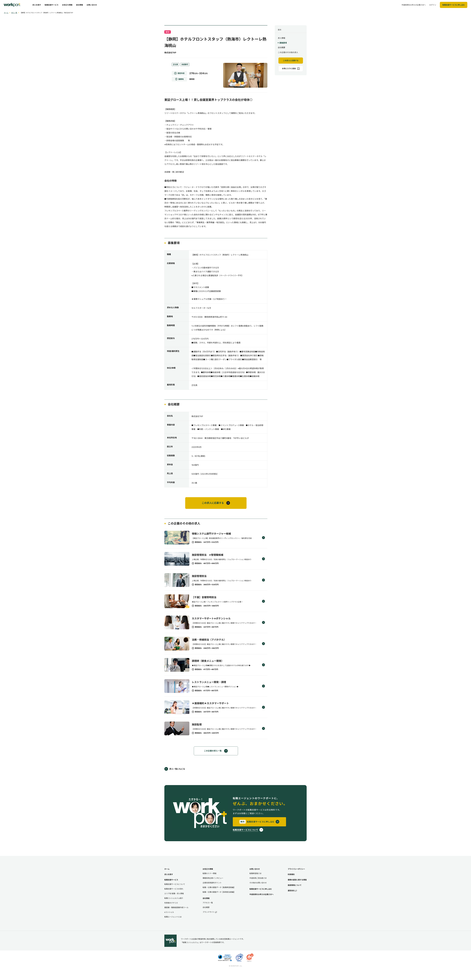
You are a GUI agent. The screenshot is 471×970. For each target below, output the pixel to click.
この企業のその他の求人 (288, 52)
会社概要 (281, 47)
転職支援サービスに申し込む (260, 889)
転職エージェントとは (173, 917)
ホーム (6, 13)
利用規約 (291, 874)
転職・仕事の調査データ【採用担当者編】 (219, 892)
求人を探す (168, 874)
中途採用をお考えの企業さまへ (261, 894)
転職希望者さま (255, 873)
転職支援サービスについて (174, 884)
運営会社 (291, 890)
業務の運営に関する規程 (297, 880)
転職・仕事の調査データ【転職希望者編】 (219, 887)
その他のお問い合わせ (258, 883)
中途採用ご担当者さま (258, 878)
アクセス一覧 (208, 903)
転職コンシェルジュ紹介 (173, 898)
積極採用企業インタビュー (213, 878)
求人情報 (281, 38)
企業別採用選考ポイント (212, 883)
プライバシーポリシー (296, 869)
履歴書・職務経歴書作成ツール (176, 907)
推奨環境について (294, 885)
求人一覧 (14, 13)
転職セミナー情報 (209, 873)
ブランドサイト (209, 912)
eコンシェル (169, 912)
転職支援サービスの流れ (173, 889)
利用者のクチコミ (171, 903)
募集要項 (283, 43)
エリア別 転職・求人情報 (174, 893)
